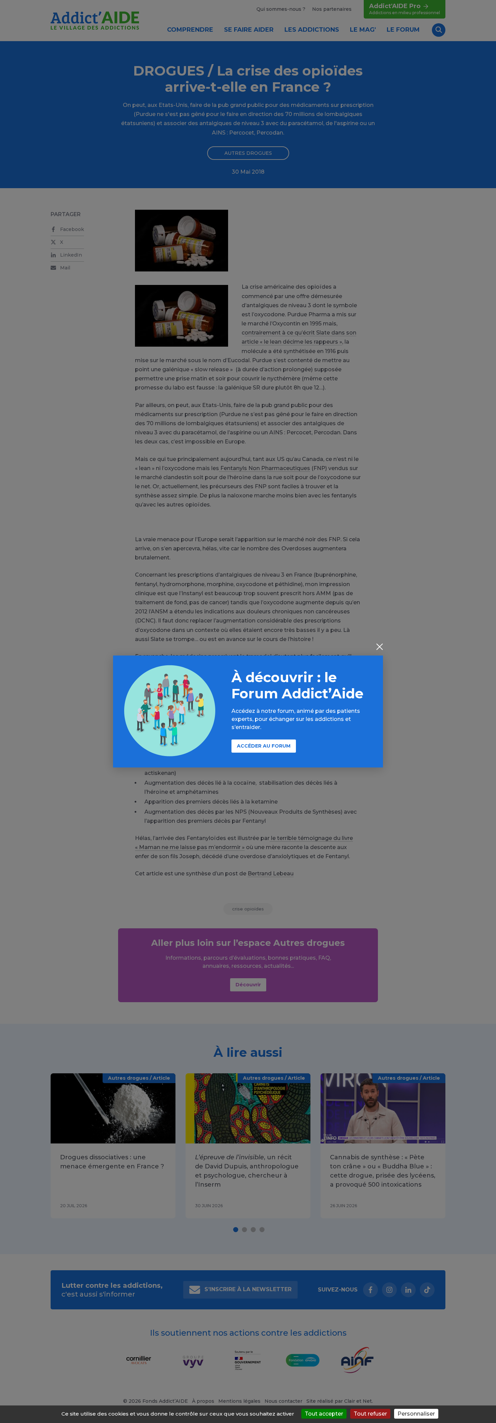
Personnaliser (416, 1414)
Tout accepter (324, 1414)
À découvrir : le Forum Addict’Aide (297, 685)
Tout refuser (370, 1414)
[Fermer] (379, 647)
